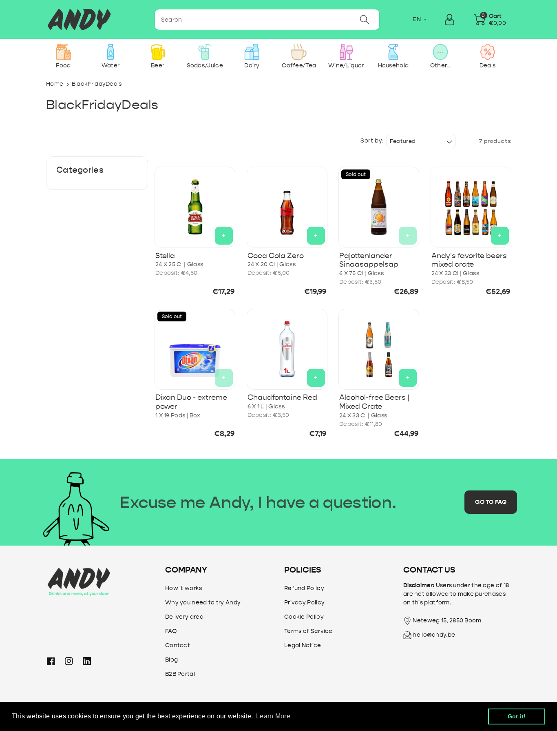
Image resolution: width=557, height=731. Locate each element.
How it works (183, 588)
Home (54, 83)
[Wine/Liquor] (346, 52)
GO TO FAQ (490, 502)
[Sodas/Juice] (205, 52)
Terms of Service (308, 631)
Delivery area (184, 616)
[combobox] (267, 19)
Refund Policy (304, 588)
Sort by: (372, 141)
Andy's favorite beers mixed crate (469, 260)
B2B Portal (180, 674)
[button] (490, 20)
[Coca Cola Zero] (287, 207)
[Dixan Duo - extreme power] (195, 349)
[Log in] (450, 20)
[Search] (364, 19)
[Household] (393, 52)
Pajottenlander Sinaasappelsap (368, 260)
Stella (165, 256)
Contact (177, 645)
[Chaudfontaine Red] (287, 349)
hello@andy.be (434, 634)
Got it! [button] (517, 716)
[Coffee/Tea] (299, 52)
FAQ (171, 631)
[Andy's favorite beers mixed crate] (471, 207)
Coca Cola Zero (276, 256)
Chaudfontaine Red (282, 397)
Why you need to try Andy (203, 602)
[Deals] (487, 52)
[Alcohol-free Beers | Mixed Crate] (379, 349)
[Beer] (157, 52)
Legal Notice (302, 645)
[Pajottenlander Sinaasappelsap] (379, 207)
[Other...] (440, 52)
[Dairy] (251, 52)
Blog (171, 659)
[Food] (63, 52)
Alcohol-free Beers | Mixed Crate (374, 402)
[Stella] (195, 207)
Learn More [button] (273, 716)
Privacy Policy (304, 602)
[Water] (110, 52)
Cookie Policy (304, 616)
